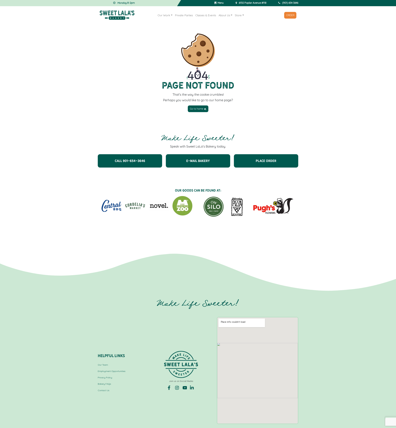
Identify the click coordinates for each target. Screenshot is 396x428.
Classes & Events (205, 15)
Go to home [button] (197, 108)
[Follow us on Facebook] (170, 387)
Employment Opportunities (111, 371)
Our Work (164, 15)
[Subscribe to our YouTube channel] (185, 387)
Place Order (266, 161)
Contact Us (103, 390)
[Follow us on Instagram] (177, 387)
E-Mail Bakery (198, 161)
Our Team (103, 364)
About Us (224, 15)
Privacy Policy (105, 377)
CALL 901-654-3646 (130, 161)
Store (238, 15)
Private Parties (184, 15)
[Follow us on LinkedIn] (192, 387)
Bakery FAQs (104, 383)
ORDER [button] (290, 15)
